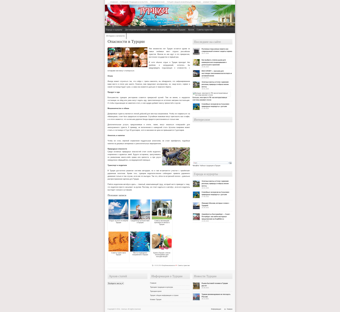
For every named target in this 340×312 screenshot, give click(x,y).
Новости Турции (177, 30)
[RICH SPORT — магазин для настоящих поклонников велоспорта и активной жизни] (196, 77)
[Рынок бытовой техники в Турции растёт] (196, 289)
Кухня (191, 30)
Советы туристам (205, 30)
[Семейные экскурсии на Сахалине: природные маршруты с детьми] (196, 110)
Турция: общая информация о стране (184, 2)
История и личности (115, 36)
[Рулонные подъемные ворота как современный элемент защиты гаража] (196, 55)
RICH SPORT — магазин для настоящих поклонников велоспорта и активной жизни (217, 73)
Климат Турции (210, 2)
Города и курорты (114, 30)
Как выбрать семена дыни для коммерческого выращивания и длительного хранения (214, 62)
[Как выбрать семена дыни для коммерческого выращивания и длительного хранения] (196, 66)
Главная (114, 2)
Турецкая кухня (157, 2)
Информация (216, 309)
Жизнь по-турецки (158, 30)
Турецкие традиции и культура (134, 2)
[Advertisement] (209, 142)
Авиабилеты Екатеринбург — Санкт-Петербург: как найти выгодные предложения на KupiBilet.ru (216, 216)
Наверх (229, 309)
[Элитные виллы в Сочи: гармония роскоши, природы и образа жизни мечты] (196, 88)
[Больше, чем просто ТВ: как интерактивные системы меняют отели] (212, 95)
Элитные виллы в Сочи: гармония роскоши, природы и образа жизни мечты (215, 84)
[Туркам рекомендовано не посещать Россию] (196, 300)
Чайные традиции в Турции (210, 166)
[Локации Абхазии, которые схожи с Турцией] (196, 209)
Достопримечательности (136, 30)
